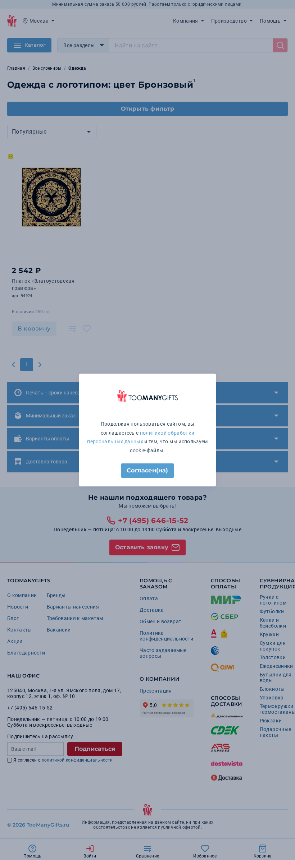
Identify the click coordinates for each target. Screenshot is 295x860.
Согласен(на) (147, 470)
